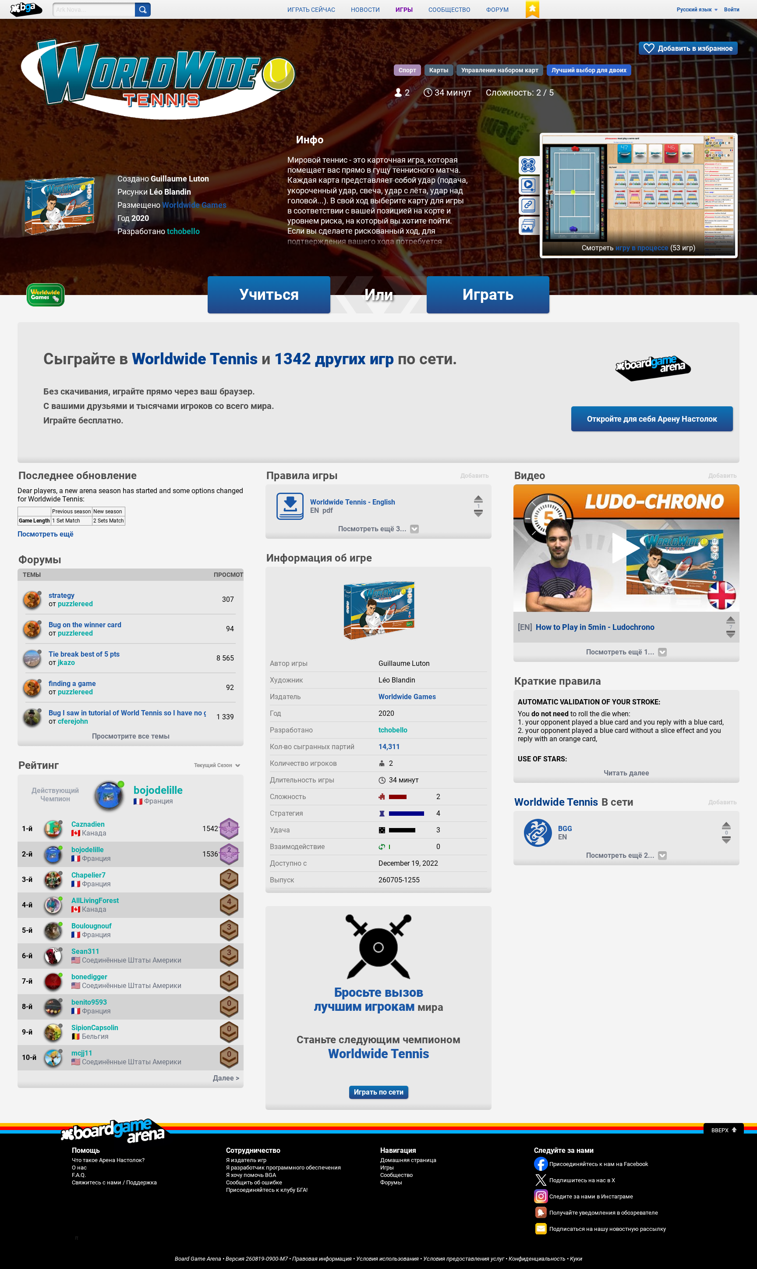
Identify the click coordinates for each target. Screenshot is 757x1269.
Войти (731, 10)
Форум (497, 9)
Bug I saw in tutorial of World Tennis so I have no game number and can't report (174, 713)
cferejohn (73, 721)
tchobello (183, 231)
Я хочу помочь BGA (251, 1175)
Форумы (391, 1182)
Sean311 (85, 951)
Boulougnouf (91, 926)
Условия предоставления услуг (463, 1258)
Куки (576, 1258)
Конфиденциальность (537, 1258)
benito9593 (89, 1002)
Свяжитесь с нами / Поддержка (114, 1182)
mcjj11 (81, 1053)
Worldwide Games (194, 205)
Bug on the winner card (85, 625)
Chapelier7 (88, 875)
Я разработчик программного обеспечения (283, 1167)
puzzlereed (75, 604)
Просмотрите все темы (131, 736)
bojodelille (158, 790)
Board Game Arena (198, 1258)
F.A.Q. (79, 1175)
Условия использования (387, 1258)
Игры (404, 9)
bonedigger (89, 977)
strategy (61, 595)
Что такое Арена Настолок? (108, 1160)
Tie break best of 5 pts (84, 654)
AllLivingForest (95, 900)
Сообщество (449, 9)
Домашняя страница (408, 1160)
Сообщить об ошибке (254, 1182)
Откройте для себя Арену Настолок (652, 418)
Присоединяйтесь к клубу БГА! (267, 1190)
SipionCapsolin (94, 1028)
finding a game (72, 683)
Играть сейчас (311, 9)
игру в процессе (642, 248)
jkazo (66, 662)
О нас (79, 1167)
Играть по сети (378, 1092)
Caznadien (88, 824)
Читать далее (626, 773)
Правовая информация (322, 1258)
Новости (365, 9)
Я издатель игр (246, 1160)
